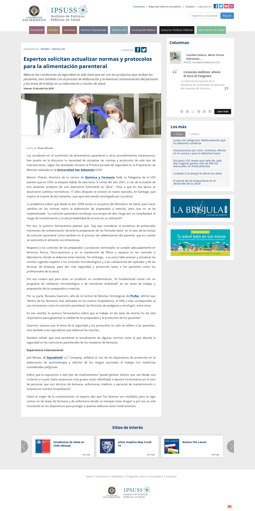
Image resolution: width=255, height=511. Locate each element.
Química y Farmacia (100, 177)
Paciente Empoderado (93, 30)
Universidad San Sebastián (75, 170)
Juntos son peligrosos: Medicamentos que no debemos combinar (199, 141)
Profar (134, 296)
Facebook (216, 6)
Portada (45, 49)
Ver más (86, 454)
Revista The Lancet (194, 442)
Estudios (53, 30)
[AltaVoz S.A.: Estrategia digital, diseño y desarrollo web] (229, 506)
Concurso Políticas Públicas (177, 30)
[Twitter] (144, 50)
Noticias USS (119, 30)
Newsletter (117, 476)
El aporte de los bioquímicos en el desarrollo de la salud (194, 182)
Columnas (69, 30)
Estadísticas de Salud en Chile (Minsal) (68, 444)
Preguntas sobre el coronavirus (164, 6)
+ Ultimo (194, 134)
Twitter (221, 6)
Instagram (231, 6)
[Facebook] (137, 50)
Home (89, 476)
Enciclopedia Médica (144, 30)
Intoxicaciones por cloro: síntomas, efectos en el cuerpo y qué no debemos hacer (199, 152)
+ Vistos (178, 134)
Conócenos (139, 6)
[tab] (178, 134)
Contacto (190, 6)
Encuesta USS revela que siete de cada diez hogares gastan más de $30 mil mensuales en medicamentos (197, 163)
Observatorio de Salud (211, 30)
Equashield (55, 357)
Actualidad (37, 30)
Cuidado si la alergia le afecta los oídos (197, 173)
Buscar (227, 15)
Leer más (222, 111)
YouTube (226, 6)
